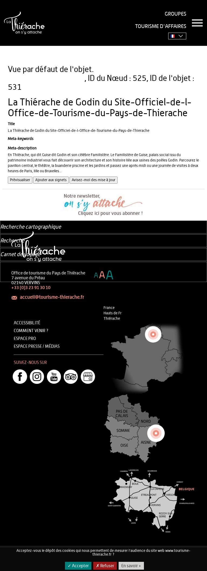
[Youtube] (54, 376)
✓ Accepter (78, 566)
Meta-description (22, 148)
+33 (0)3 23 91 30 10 (30, 288)
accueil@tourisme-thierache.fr (52, 297)
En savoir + (131, 566)
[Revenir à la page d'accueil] (24, 23)
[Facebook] (20, 376)
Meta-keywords (20, 139)
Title (11, 124)
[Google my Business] (88, 376)
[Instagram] (37, 376)
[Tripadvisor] (71, 376)
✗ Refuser (105, 566)
